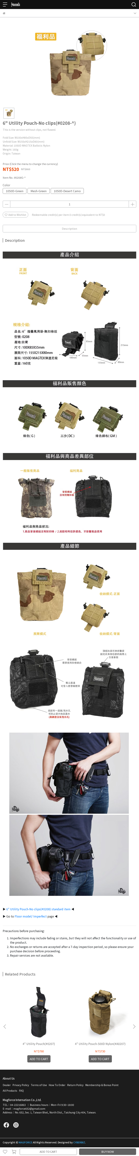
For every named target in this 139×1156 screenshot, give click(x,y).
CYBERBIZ (79, 1142)
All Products (10, 1090)
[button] (134, 1026)
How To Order (57, 1085)
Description (69, 228)
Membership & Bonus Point (102, 1085)
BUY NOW (107, 1151)
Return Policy (75, 1085)
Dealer (7, 1085)
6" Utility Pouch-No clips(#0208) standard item (38, 909)
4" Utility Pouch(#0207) (39, 1043)
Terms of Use (39, 1085)
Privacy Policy (20, 1085)
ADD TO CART (48, 1151)
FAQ (21, 1090)
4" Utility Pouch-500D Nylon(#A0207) (100, 1043)
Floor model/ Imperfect (31, 916)
